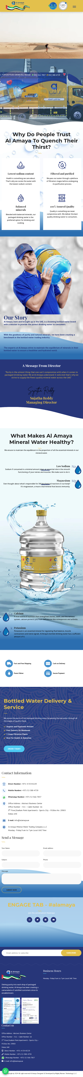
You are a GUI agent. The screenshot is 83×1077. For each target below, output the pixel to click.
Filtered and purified (62, 173)
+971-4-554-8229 (29, 784)
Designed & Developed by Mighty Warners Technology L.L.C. (57, 1073)
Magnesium (63, 480)
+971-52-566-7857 (33, 797)
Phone (45, 860)
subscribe (71, 953)
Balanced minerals (21, 208)
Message (5, 871)
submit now (11, 890)
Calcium (18, 613)
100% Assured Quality (62, 206)
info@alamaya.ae (21, 820)
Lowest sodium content (21, 173)
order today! (14, 749)
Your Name (6, 848)
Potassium (20, 627)
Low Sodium (63, 466)
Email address (48, 848)
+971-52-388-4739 (30, 790)
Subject (4, 860)
